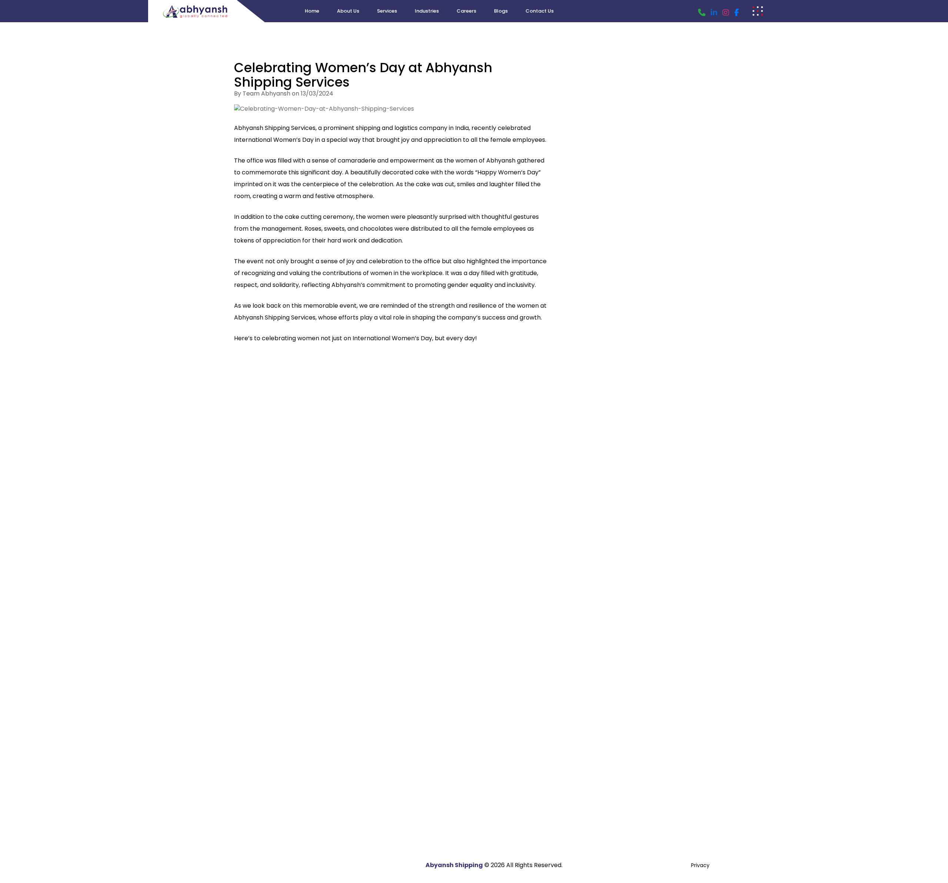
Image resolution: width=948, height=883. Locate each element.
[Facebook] (736, 12)
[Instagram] (725, 12)
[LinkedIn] (714, 12)
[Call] (701, 12)
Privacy (700, 865)
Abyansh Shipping (454, 865)
